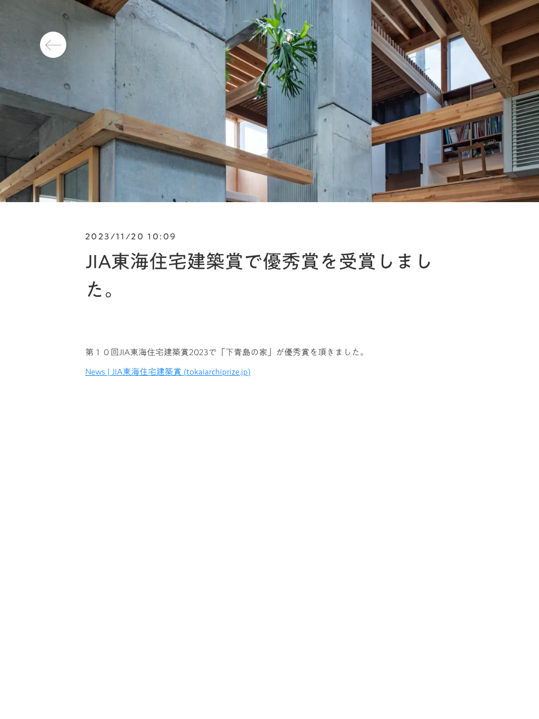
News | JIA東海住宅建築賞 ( (135, 371)
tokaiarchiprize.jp (217, 371)
